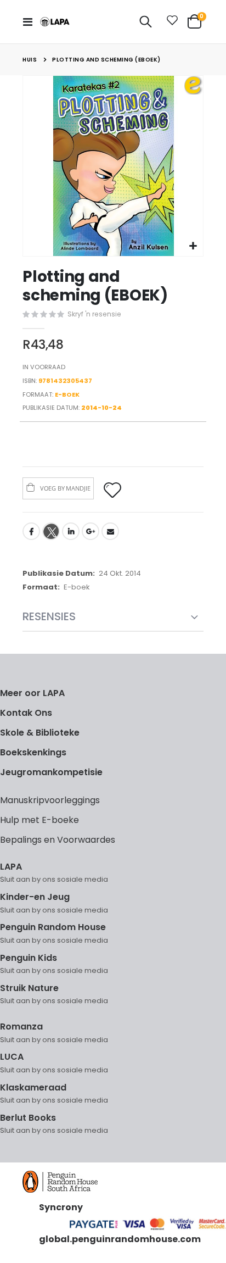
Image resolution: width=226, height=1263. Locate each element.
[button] (193, 246)
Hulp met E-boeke (39, 820)
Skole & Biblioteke (40, 732)
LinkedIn (71, 531)
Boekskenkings (33, 752)
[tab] (113, 617)
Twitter (51, 531)
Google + (90, 531)
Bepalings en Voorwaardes (57, 839)
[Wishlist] (170, 22)
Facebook (31, 531)
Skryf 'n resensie (94, 314)
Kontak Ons (26, 712)
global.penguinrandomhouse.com (120, 1239)
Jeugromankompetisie (51, 772)
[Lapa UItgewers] (55, 21)
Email (110, 531)
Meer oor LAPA (32, 693)
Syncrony (61, 1207)
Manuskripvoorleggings (50, 800)
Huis (29, 59)
